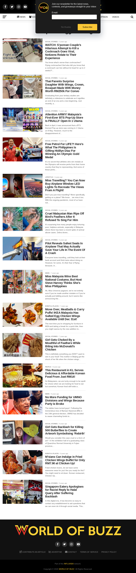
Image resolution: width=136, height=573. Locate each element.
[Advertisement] (112, 80)
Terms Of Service (89, 552)
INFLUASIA (68, 564)
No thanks (66, 27)
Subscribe (87, 27)
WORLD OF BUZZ (66, 569)
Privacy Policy (108, 552)
